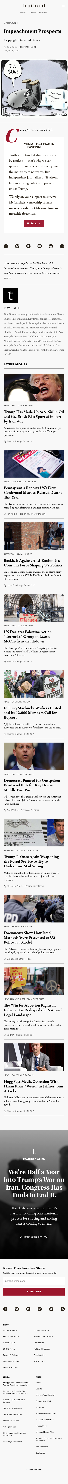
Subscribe (40, 1407)
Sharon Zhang (14, 441)
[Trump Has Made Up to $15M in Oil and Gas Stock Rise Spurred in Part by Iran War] (34, 387)
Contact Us (40, 1453)
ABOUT (23, 12)
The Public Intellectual (12, 1414)
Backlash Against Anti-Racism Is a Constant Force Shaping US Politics (33, 563)
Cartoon (10, 23)
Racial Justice (24, 554)
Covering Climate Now (12, 1441)
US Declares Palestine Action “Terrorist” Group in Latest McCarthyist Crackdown (28, 636)
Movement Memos (11, 1420)
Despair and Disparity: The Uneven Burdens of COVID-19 (15, 1392)
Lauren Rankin (14, 1034)
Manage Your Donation (45, 1395)
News (6, 405)
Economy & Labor (21, 701)
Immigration (39, 1342)
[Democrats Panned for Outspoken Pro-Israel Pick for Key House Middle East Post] (34, 756)
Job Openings (42, 1446)
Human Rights (9, 1342)
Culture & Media (10, 1330)
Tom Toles (12, 47)
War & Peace (39, 1361)
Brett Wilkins (13, 810)
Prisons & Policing (22, 926)
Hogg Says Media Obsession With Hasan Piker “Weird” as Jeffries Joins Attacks (33, 1086)
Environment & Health (24, 481)
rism (28, 959)
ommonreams (30, 810)
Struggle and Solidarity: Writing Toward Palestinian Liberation (16, 1383)
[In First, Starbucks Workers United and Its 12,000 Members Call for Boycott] (34, 684)
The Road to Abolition (12, 1408)
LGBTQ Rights (9, 1348)
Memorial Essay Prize (45, 1432)
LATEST (33, 12)
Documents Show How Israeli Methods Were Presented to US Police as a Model (29, 937)
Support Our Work (43, 1401)
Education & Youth (11, 1336)
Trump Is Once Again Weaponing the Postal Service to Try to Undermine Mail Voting (31, 861)
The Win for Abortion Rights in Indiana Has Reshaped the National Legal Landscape (33, 1010)
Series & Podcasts (11, 1367)
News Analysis (11, 999)
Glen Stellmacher (15, 958)
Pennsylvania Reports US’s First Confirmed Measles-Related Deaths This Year (33, 492)
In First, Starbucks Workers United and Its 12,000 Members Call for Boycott (32, 712)
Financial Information (45, 1419)
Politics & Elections (23, 405)
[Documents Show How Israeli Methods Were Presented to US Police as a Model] (34, 908)
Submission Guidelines (46, 1413)
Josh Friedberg (15, 585)
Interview (9, 554)
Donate (39, 1388)
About (38, 1382)
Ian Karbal (12, 513)
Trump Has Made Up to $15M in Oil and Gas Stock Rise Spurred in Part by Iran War (34, 416)
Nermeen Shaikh (15, 886)
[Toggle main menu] (64, 6)
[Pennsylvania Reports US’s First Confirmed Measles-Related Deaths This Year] (34, 464)
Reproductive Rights (33, 999)
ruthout (28, 441)
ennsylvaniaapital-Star (32, 514)
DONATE (43, 12)
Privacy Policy (41, 1425)
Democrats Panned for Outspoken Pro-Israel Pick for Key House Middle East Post (32, 785)
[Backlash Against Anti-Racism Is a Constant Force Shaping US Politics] (34, 536)
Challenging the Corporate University (14, 1434)
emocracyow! (34, 886)
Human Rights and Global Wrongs (14, 1400)
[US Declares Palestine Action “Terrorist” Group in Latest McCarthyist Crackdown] (34, 608)
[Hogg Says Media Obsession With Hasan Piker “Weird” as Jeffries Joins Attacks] (34, 1057)
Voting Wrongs (9, 1426)
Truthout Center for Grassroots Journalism (49, 1439)
